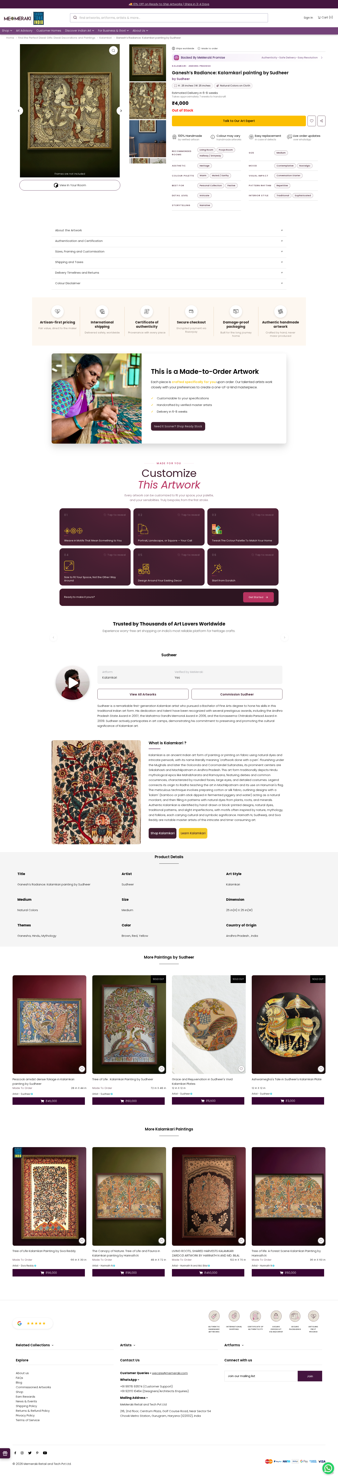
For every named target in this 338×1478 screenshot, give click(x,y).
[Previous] (18, 110)
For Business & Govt (112, 31)
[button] (248, 58)
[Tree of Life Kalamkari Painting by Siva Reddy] (49, 1196)
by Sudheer (181, 79)
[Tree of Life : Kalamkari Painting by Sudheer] (129, 1024)
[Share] (321, 121)
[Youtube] (45, 1453)
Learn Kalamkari (193, 833)
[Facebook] (15, 1453)
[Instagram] (22, 1453)
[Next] (121, 110)
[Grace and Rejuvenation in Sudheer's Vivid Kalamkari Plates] (209, 1024)
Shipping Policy (26, 1406)
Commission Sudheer (237, 694)
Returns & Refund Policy (33, 1411)
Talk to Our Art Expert (239, 121)
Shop (5, 31)
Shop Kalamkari (163, 833)
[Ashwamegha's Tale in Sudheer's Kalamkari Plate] (289, 1024)
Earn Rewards (25, 1396)
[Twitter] (29, 1453)
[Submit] (74, 17)
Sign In (308, 17)
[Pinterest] (37, 1453)
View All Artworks (143, 694)
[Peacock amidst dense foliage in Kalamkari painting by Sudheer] (49, 1024)
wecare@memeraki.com (170, 1373)
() (327, 17)
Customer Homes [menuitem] (48, 31)
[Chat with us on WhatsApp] (328, 1468)
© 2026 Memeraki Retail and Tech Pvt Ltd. (42, 1464)
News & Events (26, 1401)
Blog (19, 1382)
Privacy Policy (25, 1415)
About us (22, 1373)
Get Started (256, 597)
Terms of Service (28, 1420)
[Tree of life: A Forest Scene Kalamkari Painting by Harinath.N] (289, 1196)
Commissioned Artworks (33, 1387)
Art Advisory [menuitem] (24, 31)
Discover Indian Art (78, 31)
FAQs (19, 1378)
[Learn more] (198, 48)
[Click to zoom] (113, 50)
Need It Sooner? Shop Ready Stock (178, 426)
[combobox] (169, 17)
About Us (139, 31)
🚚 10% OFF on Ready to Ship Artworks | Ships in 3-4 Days (169, 4)
